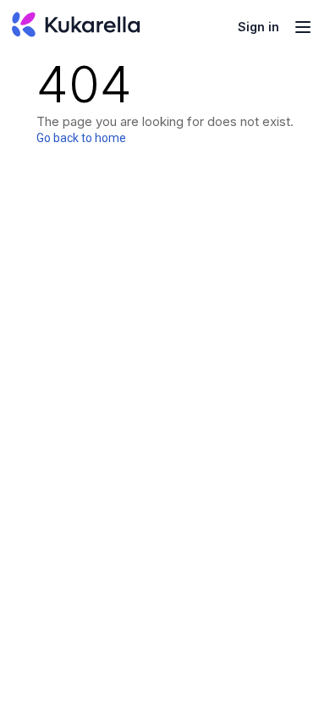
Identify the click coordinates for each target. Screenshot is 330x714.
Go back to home (81, 138)
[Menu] (303, 27)
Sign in (258, 26)
